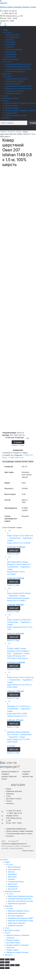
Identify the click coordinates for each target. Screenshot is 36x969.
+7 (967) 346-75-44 (15, 458)
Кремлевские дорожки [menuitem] (17, 903)
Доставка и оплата (10, 98)
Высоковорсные (12, 35)
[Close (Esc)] (2, 959)
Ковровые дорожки (11, 59)
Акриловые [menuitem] (12, 874)
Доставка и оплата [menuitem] (12, 930)
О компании (28, 831)
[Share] (7, 965)
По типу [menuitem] (9, 864)
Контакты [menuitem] (8, 955)
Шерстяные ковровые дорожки (19, 64)
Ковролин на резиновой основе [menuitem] (20, 921)
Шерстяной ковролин (15, 91)
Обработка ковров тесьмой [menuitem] (17, 952)
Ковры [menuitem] (7, 862)
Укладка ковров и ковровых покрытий (20, 110)
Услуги (6, 101)
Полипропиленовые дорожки (18, 66)
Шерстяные (11, 52)
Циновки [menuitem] (11, 879)
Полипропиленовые (14, 49)
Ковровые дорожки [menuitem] (12, 891)
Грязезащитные (12, 37)
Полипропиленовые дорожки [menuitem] (19, 899)
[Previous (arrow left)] (2, 962)
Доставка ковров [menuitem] (13, 943)
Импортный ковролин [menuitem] (16, 913)
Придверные (11, 54)
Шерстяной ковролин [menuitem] (16, 923)
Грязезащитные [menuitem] (14, 869)
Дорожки (22, 829)
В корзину (18, 442)
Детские (9, 40)
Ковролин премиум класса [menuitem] (18, 911)
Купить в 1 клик (18, 445)
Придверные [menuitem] (13, 886)
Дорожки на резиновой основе (18, 69)
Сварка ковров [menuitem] (12, 950)
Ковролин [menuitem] (8, 906)
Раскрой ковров (11, 106)
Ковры (5, 30)
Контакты (7, 118)
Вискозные (10, 45)
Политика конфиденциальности (14, 844)
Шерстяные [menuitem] (12, 884)
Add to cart (13, 550)
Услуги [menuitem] (7, 933)
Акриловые (10, 42)
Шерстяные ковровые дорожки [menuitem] (20, 896)
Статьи (9, 834)
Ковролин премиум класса (17, 79)
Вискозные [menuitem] (12, 877)
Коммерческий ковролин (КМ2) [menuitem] (20, 918)
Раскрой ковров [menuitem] (12, 940)
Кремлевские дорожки (15, 71)
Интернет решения (28, 850)
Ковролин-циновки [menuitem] (15, 925)
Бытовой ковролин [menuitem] (15, 916)
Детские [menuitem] (11, 872)
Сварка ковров (11, 113)
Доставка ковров (12, 108)
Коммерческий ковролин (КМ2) (19, 86)
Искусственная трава (14, 831)
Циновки (9, 47)
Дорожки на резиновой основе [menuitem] (20, 901)
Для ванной (11, 57)
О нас (5, 96)
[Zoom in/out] (12, 959)
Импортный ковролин (15, 81)
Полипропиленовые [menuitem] (16, 882)
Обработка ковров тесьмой (16, 115)
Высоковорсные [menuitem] (14, 867)
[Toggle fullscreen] (7, 959)
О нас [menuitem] (7, 928)
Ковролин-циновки (14, 93)
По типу (8, 32)
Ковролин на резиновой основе (19, 88)
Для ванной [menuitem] (12, 889)
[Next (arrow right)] (7, 962)
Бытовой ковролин (14, 84)
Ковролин (7, 74)
